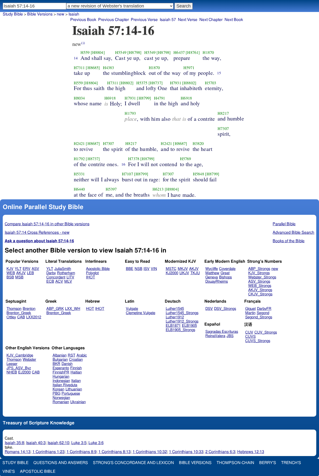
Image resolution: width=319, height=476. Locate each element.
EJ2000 (24, 372)
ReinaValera (215, 336)
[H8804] (98, 52)
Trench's (291, 463)
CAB (21, 317)
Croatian (76, 359)
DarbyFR (264, 309)
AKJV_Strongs (260, 290)
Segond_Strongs (258, 317)
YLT (18, 269)
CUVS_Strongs (257, 341)
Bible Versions (40, 14)
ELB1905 (189, 326)
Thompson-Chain (235, 463)
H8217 (223, 113)
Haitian (76, 372)
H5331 (79, 174)
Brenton (29, 309)
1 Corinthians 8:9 (81, 452)
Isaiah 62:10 (58, 443)
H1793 (130, 113)
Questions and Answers (60, 463)
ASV (35, 269)
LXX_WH (72, 309)
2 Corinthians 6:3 (220, 452)
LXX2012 (33, 317)
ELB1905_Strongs (180, 330)
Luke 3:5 (78, 443)
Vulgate (132, 309)
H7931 (175, 83)
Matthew (212, 273)
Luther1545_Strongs (182, 313)
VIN (154, 269)
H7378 (133, 158)
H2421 (79, 143)
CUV (249, 332)
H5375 (142, 83)
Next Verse (187, 20)
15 (219, 72)
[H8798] (134, 52)
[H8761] (193, 52)
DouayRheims (216, 281)
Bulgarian (60, 359)
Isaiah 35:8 (14, 443)
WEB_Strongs (259, 286)
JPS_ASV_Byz (18, 368)
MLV (68, 281)
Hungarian (61, 376)
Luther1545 (175, 309)
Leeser (11, 364)
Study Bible (13, 14)
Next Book (234, 20)
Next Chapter (211, 20)
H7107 (127, 174)
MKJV (183, 269)
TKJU (195, 273)
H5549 (120, 52)
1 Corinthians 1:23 (48, 452)
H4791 (159, 98)
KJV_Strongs (259, 273)
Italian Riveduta (65, 385)
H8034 (79, 98)
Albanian (60, 355)
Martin (250, 313)
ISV (147, 269)
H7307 (223, 128)
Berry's (267, 463)
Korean (58, 389)
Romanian (61, 402)
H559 (85, 52)
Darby (51, 273)
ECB (50, 281)
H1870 (208, 52)
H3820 (198, 143)
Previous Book (83, 20)
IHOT (90, 277)
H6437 (179, 52)
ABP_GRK (55, 309)
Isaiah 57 (168, 20)
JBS (230, 336)
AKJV (21, 273)
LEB (30, 273)
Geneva (211, 277)
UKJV (184, 273)
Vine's (8, 472)
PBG (56, 393)
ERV (26, 269)
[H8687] (93, 143)
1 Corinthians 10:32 (150, 452)
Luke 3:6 (96, 443)
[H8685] (93, 67)
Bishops (225, 277)
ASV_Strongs (259, 281)
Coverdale (227, 269)
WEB (10, 273)
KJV (9, 269)
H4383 (108, 67)
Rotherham (66, 273)
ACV (59, 281)
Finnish (76, 368)
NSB (138, 269)
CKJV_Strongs (260, 294)
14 (76, 57)
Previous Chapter (113, 20)
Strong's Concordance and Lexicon (133, 463)
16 (123, 164)
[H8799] (144, 98)
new (60, 14)
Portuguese (71, 393)
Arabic (82, 355)
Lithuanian (74, 389)
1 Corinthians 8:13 (114, 452)
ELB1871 (173, 326)
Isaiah (74, 14)
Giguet (250, 309)
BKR (56, 364)
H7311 (79, 67)
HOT (90, 309)
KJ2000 (172, 273)
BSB (10, 277)
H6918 (110, 98)
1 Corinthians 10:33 (186, 452)
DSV (209, 309)
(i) (83, 42)
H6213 (158, 189)
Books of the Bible (289, 241)
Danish (67, 364)
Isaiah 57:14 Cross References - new (37, 233)
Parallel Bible (284, 224)
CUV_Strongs (265, 332)
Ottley (11, 317)
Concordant (55, 277)
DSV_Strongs (225, 309)
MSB (19, 277)
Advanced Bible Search (293, 233)
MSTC (171, 269)
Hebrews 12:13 (250, 452)
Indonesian (61, 381)
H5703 (210, 83)
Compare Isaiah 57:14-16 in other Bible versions (47, 224)
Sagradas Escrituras (221, 332)
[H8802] (126, 83)
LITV (70, 277)
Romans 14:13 (17, 452)
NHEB (11, 372)
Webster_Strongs (262, 277)
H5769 (185, 158)
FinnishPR (61, 372)
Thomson (13, 309)
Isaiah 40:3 (36, 443)
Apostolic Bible (37, 472)
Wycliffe (211, 269)
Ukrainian (78, 402)
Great (225, 273)
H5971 (189, 67)
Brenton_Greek (18, 313)
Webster (29, 359)
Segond (263, 313)
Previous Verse (144, 20)
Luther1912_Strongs (182, 321)
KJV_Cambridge (19, 355)
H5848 (198, 174)
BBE (129, 269)
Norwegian (61, 398)
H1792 (79, 158)
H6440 (79, 189)
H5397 (111, 189)
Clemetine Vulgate (140, 313)
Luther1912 (175, 317)
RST (71, 355)
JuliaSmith (62, 269)
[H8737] (156, 83)
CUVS (250, 337)
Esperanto (61, 368)
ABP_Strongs (259, 269)
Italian (76, 381)
